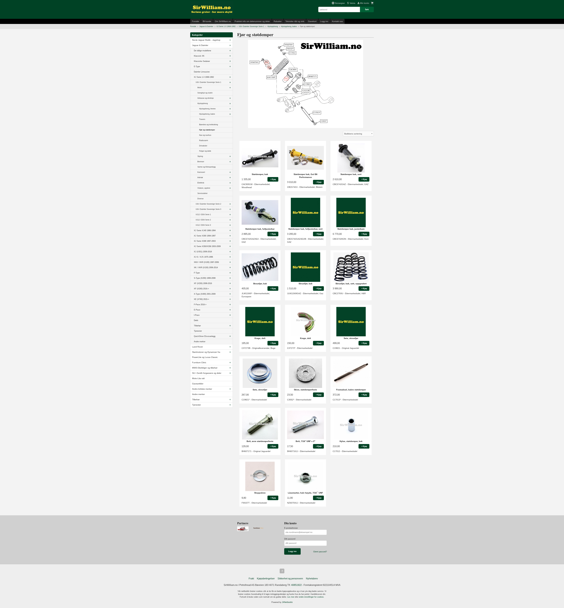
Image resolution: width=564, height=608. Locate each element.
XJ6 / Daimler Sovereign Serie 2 (208, 204)
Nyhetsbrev (312, 578)
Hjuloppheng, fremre (207, 109)
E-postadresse (291, 528)
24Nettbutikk (287, 602)
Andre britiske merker (202, 389)
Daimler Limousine (202, 72)
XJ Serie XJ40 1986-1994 (205, 230)
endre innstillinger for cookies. (311, 597)
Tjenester (198, 331)
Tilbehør (197, 326)
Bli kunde (207, 21)
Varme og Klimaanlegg (206, 167)
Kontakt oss (337, 21)
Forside (195, 21)
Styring (200, 156)
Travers (202, 119)
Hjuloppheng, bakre (207, 114)
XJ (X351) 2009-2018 (203, 252)
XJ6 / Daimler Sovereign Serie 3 (208, 209)
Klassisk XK (199, 56)
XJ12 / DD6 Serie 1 (203, 214)
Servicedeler (202, 193)
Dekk (196, 320)
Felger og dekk (205, 151)
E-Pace (197, 310)
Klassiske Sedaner (202, 61)
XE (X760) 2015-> (201, 299)
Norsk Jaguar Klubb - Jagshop (206, 40)
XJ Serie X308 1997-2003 (205, 241)
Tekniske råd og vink (294, 21)
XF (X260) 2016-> (201, 289)
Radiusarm (203, 140)
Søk (367, 9)
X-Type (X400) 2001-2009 (204, 294)
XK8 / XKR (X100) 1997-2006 (206, 262)
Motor (199, 88)
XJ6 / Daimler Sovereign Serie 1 (208, 82)
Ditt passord (289, 539)
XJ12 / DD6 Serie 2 (203, 220)
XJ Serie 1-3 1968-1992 (204, 77)
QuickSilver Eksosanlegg (204, 336)
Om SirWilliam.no (223, 21)
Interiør (200, 177)
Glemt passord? (320, 552)
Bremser (200, 162)
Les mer (291, 597)
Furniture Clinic (199, 362)
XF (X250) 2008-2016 (203, 283)
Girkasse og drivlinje (205, 98)
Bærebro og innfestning (208, 125)
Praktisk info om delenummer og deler (252, 21)
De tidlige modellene (202, 51)
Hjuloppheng (202, 103)
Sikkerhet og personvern (290, 578)
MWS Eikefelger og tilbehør (205, 368)
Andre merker (199, 341)
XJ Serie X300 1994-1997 (205, 236)
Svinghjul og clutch (205, 93)
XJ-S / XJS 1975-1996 (203, 257)
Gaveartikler (197, 383)
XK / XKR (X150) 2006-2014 (206, 267)
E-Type (197, 66)
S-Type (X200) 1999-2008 (204, 278)
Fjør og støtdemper (207, 130)
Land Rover (197, 347)
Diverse (200, 199)
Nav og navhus (205, 135)
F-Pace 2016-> (200, 304)
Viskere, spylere (203, 188)
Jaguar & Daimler (200, 45)
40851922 (296, 585)
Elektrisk (200, 183)
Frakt (251, 578)
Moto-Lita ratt (198, 378)
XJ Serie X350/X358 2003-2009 (207, 246)
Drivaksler (203, 146)
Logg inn (324, 21)
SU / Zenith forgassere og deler (206, 373)
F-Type (197, 273)
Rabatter (278, 21)
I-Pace (196, 315)
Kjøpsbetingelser (266, 578)
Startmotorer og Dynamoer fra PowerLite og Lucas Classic (206, 354)
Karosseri (201, 172)
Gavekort (312, 21)
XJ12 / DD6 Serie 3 (203, 225)
